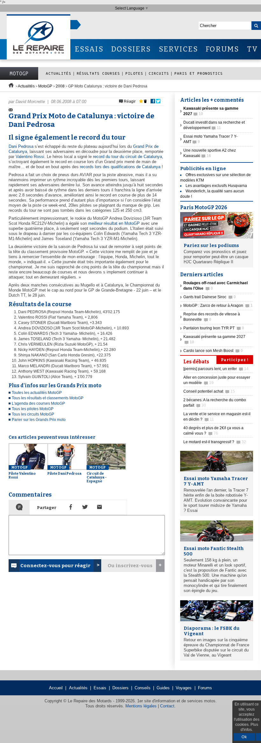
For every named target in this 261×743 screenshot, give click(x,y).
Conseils (143, 687)
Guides (163, 687)
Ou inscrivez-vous (130, 565)
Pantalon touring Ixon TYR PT (213, 328)
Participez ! (235, 360)
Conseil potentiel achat (209, 391)
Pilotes (134, 73)
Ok (244, 737)
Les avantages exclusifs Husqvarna (216, 185)
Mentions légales (141, 706)
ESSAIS (89, 49)
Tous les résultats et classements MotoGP (47, 398)
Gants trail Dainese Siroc (209, 297)
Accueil (56, 687)
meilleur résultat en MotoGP (114, 223)
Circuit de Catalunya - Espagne (97, 474)
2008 (60, 86)
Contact (167, 706)
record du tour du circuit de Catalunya (127, 156)
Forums (205, 687)
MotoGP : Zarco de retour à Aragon (218, 305)
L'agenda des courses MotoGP (38, 403)
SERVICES (178, 49)
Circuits (159, 73)
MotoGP (19, 73)
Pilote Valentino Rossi (22, 472)
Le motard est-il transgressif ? (214, 442)
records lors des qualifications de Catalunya (120, 166)
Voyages (184, 687)
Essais (100, 687)
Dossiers (120, 687)
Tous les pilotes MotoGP (32, 409)
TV (252, 49)
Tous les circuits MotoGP (33, 414)
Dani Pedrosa (21, 146)
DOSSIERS (131, 49)
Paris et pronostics (198, 73)
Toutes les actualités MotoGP (37, 392)
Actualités (58, 73)
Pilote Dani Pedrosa (64, 470)
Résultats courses (98, 73)
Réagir (129, 101)
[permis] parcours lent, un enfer (216, 369)
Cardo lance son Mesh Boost (213, 350)
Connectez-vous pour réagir (55, 565)
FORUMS (222, 49)
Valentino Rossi (30, 156)
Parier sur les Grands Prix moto (39, 419)
